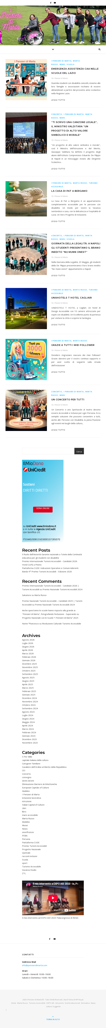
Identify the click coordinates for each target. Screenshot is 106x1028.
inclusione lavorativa (31, 797)
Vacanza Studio (29, 870)
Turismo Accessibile (31, 866)
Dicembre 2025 (29, 663)
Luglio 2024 (27, 715)
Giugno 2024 (28, 718)
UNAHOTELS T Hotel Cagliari (71, 297)
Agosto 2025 (28, 677)
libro (24, 811)
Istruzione (59, 1003)
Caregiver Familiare (31, 763)
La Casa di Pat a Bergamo (69, 191)
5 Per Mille (27, 756)
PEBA (24, 835)
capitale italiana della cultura (35, 760)
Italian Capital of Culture (33, 804)
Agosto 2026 (28, 639)
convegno (26, 777)
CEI (23, 770)
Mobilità (26, 821)
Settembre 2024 (30, 708)
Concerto (56, 114)
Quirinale (26, 852)
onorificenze (28, 832)
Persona (26, 839)
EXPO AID (50, 1003)
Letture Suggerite (53, 1006)
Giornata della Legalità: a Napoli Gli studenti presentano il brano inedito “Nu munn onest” (75, 247)
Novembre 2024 (30, 701)
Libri (24, 808)
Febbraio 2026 (29, 657)
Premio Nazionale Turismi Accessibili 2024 (62, 589)
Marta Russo (80, 183)
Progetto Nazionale (31, 849)
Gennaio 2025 (28, 694)
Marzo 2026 (28, 653)
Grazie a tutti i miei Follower (73, 345)
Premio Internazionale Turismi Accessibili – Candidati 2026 (49, 561)
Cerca (79, 451)
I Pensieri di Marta (61, 61)
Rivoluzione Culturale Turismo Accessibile (61, 623)
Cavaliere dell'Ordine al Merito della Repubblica (44, 767)
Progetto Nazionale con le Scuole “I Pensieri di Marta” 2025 (50, 617)
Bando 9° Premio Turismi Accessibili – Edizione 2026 (47, 571)
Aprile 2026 (27, 650)
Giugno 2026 (28, 646)
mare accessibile (30, 815)
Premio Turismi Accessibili (34, 845)
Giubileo (26, 791)
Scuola (70, 64)
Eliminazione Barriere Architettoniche (39, 784)
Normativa (85, 1003)
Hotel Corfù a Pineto (32, 564)
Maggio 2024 (28, 722)
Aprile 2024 (27, 725)
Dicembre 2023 (29, 739)
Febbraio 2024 (29, 732)
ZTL (24, 873)
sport (24, 863)
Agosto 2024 (28, 711)
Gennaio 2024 (28, 735)
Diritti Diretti (28, 780)
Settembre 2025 (30, 674)
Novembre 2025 (30, 667)
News (62, 64)
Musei (25, 825)
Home (13, 1003)
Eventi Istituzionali (72, 1003)
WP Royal (79, 999)
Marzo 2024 (28, 729)
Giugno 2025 (28, 681)
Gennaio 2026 (28, 660)
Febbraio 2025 (29, 691)
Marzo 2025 (28, 687)
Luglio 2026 (27, 643)
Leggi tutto (58, 100)
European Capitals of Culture (35, 787)
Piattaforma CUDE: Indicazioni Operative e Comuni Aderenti (50, 568)
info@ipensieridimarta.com (34, 965)
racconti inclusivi (29, 856)
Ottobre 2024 (28, 705)
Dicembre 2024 (29, 698)
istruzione (26, 801)
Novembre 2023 (30, 742)
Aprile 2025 (27, 684)
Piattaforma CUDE (30, 842)
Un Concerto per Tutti (67, 399)
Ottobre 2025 (28, 670)
